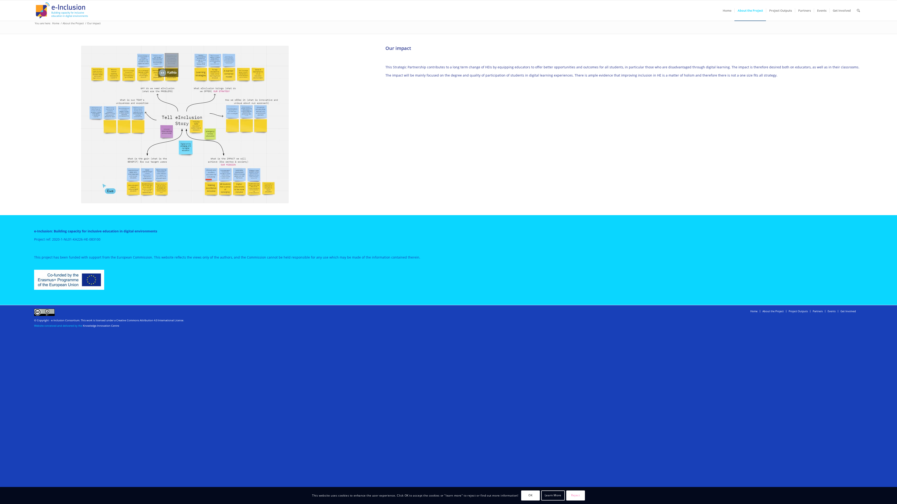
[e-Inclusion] (62, 10)
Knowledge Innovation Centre (101, 325)
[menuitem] (727, 10)
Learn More (553, 495)
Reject (575, 495)
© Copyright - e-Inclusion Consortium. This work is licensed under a (75, 320)
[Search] (858, 10)
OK (530, 495)
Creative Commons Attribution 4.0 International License (149, 320)
